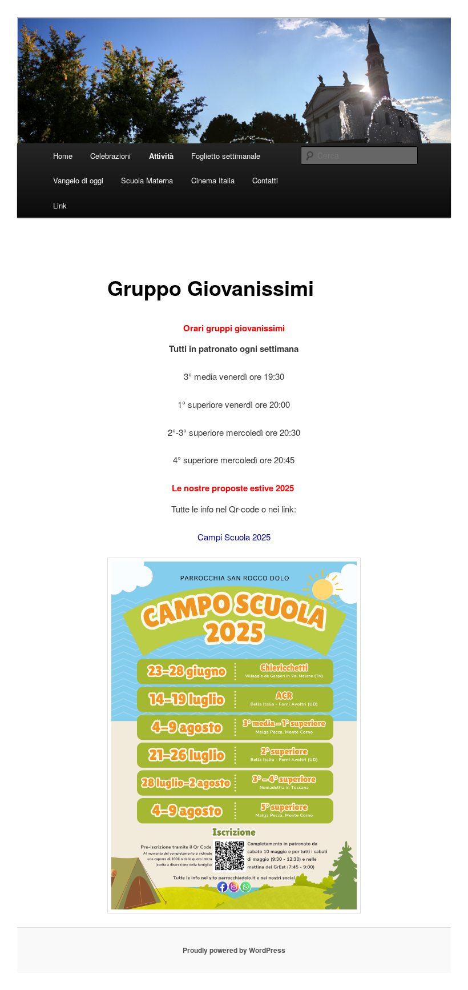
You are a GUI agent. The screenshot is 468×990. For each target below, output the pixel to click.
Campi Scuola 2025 (234, 537)
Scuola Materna (147, 180)
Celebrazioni (110, 155)
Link (60, 205)
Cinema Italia (213, 180)
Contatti (265, 180)
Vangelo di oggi (78, 180)
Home (62, 155)
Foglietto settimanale (225, 155)
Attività (161, 155)
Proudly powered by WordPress (234, 950)
